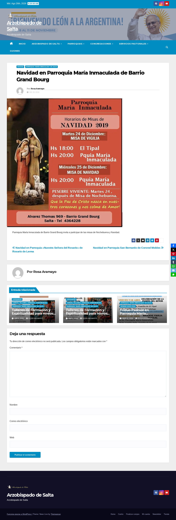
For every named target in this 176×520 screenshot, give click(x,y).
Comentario (16, 347)
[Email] (173, 270)
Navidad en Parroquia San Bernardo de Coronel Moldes (127, 247)
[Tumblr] (173, 262)
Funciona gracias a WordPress (19, 514)
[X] (173, 250)
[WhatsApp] (173, 266)
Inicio (22, 44)
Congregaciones (101, 44)
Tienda (166, 514)
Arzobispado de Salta (46, 44)
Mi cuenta (146, 514)
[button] (167, 47)
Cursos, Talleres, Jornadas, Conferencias (30, 303)
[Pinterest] (173, 254)
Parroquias (75, 44)
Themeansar (56, 514)
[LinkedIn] (173, 258)
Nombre (13, 405)
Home (113, 514)
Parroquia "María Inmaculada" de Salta (41, 66)
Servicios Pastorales (133, 44)
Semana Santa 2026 (128, 306)
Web (12, 437)
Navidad (20, 66)
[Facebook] (173, 246)
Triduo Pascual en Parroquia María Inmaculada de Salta (136, 313)
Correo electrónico (19, 421)
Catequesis (17, 299)
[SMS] (173, 274)
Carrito (120, 514)
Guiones (15, 51)
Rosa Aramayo (37, 88)
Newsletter (157, 514)
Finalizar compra (132, 514)
